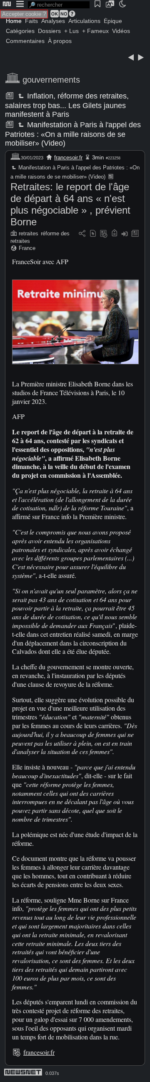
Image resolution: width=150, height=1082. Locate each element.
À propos (60, 41)
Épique (113, 21)
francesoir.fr (68, 157)
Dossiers (49, 31)
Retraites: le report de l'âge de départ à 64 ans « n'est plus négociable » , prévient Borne (70, 204)
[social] (82, 233)
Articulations (84, 21)
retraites (28, 233)
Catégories (20, 31)
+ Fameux (95, 31)
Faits (31, 21)
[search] (59, 5)
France (27, 248)
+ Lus (71, 31)
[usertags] (93, 233)
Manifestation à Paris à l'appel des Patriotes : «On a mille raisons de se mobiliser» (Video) (73, 134)
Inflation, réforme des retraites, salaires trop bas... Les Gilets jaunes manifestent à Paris (67, 105)
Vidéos (121, 31)
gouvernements (51, 79)
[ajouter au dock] (124, 233)
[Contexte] (103, 233)
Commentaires (25, 41)
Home (14, 21)
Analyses (53, 21)
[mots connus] (114, 233)
